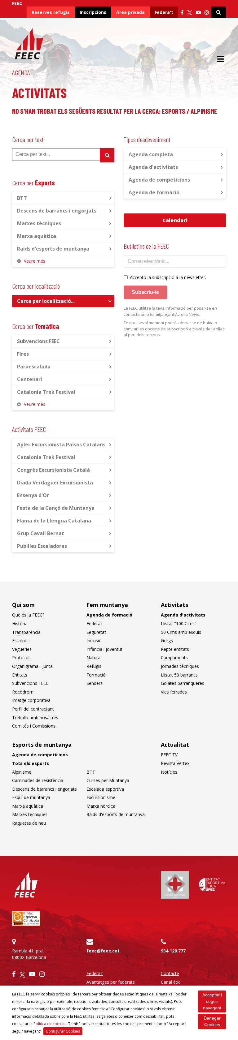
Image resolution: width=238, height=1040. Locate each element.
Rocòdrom (22, 692)
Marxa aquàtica (36, 236)
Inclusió (94, 640)
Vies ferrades (174, 692)
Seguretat (96, 632)
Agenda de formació (154, 192)
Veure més (34, 261)
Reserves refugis (51, 12)
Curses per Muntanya (107, 780)
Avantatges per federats (110, 982)
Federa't (164, 12)
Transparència (26, 632)
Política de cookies (49, 1023)
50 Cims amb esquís (181, 632)
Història (20, 623)
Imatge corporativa (31, 700)
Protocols (22, 657)
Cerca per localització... (46, 301)
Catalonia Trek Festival (46, 392)
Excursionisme (100, 797)
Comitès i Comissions (33, 726)
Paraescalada (34, 366)
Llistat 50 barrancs (179, 675)
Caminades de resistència (37, 780)
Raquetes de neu (29, 823)
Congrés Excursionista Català (53, 469)
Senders (94, 683)
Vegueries (22, 649)
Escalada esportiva (105, 789)
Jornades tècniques (180, 666)
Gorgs (167, 640)
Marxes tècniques (39, 223)
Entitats (19, 675)
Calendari (174, 220)
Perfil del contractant (33, 709)
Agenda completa (151, 154)
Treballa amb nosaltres (35, 717)
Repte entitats (175, 649)
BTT (22, 198)
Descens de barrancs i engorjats (56, 210)
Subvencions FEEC (38, 341)
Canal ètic (170, 982)
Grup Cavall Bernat (40, 533)
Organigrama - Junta (32, 666)
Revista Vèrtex (175, 763)
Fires (23, 353)
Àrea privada (130, 12)
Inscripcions (93, 12)
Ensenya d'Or (33, 495)
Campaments (174, 657)
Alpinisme (21, 772)
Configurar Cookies (63, 1031)
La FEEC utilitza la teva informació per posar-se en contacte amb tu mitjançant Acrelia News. (170, 311)
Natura (93, 657)
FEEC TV (169, 755)
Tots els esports (30, 763)
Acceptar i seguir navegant (212, 1001)
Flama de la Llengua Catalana (54, 520)
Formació (96, 675)
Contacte (170, 973)
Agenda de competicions (159, 179)
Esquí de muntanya (31, 797)
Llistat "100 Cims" (178, 623)
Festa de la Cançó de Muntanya (56, 508)
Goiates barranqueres (182, 683)
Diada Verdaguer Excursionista (55, 482)
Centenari (29, 379)
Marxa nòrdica (100, 806)
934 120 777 (173, 951)
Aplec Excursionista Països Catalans (61, 444)
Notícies (169, 772)
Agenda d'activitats (153, 167)
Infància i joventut (104, 649)
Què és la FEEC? (28, 615)
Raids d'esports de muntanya (53, 248)
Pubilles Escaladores (42, 546)
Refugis (93, 666)
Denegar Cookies (212, 1021)
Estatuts (20, 640)
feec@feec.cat (103, 951)
